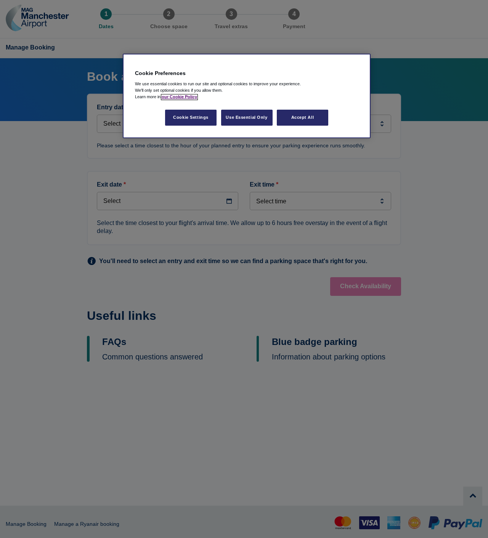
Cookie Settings (191, 117)
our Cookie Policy (179, 97)
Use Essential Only (246, 117)
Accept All (302, 117)
